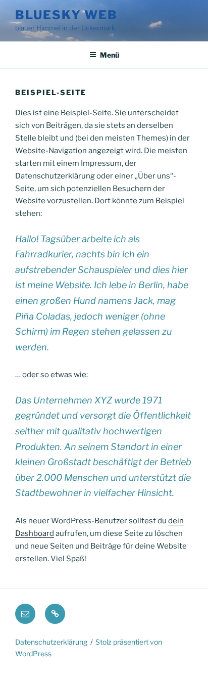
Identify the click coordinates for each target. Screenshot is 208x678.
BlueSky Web (66, 15)
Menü (109, 55)
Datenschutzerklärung (51, 642)
